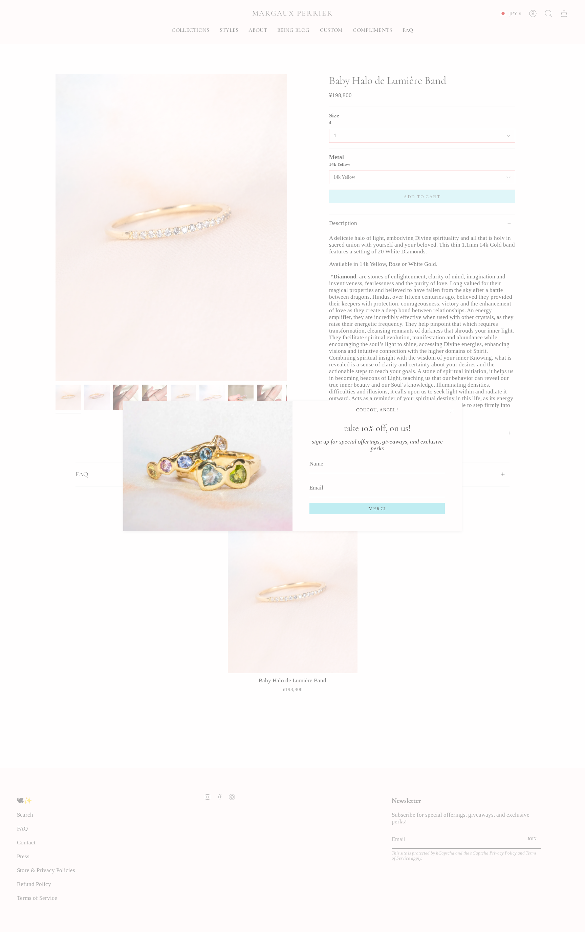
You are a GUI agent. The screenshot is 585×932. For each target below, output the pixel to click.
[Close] (451, 411)
